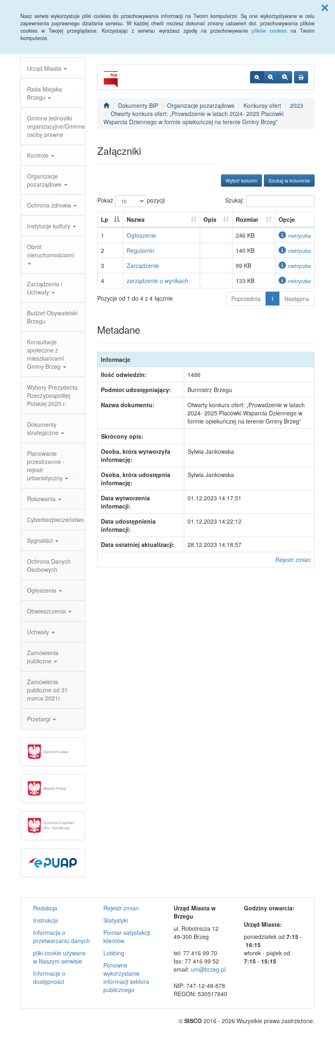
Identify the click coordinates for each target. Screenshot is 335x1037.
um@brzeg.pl (208, 969)
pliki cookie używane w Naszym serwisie (59, 957)
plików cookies (269, 30)
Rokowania (42, 499)
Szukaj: (234, 200)
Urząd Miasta (45, 68)
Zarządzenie (143, 265)
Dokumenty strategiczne (43, 428)
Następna (296, 298)
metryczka (299, 235)
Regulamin (140, 250)
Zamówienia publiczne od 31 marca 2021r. (47, 690)
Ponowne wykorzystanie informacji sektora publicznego (126, 977)
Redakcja (45, 908)
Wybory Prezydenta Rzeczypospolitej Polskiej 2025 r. (52, 395)
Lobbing (113, 953)
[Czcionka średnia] (271, 77)
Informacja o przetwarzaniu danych (61, 936)
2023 (296, 105)
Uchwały (39, 632)
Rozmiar (247, 219)
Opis (210, 219)
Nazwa (136, 219)
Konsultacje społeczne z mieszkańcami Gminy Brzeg (45, 354)
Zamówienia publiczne (42, 657)
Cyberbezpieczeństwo (55, 519)
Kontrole (38, 155)
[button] (325, 7)
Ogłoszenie (141, 235)
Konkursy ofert (262, 105)
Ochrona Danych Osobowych (49, 565)
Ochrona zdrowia (50, 205)
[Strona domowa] (106, 105)
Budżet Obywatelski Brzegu (52, 317)
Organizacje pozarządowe (45, 180)
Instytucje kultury (49, 226)
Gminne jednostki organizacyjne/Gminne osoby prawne (56, 126)
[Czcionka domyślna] (257, 77)
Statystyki (115, 920)
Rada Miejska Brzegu (44, 93)
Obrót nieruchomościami (50, 251)
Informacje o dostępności (49, 977)
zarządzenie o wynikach (157, 281)
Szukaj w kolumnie (289, 180)
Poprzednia (246, 298)
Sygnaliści (40, 540)
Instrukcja (45, 920)
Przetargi (39, 719)
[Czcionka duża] (284, 77)
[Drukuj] (301, 77)
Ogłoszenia (42, 590)
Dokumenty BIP (138, 105)
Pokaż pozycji (131, 200)
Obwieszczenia (47, 611)
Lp (104, 219)
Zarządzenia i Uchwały (44, 288)
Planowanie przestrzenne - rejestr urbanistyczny (46, 465)
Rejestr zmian (293, 559)
